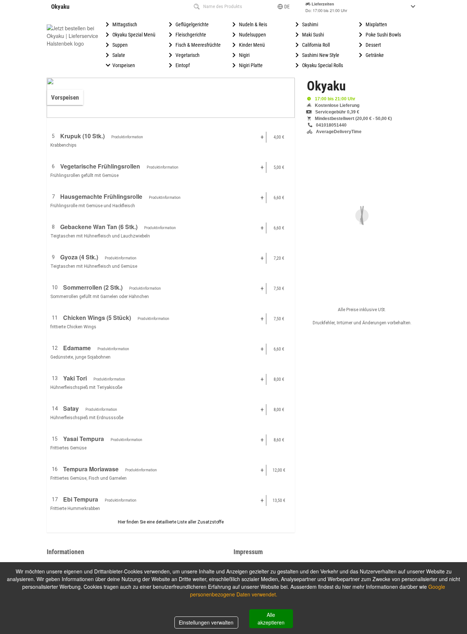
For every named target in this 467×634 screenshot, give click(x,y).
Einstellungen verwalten (206, 622)
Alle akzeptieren (271, 618)
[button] (284, 7)
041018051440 (331, 125)
